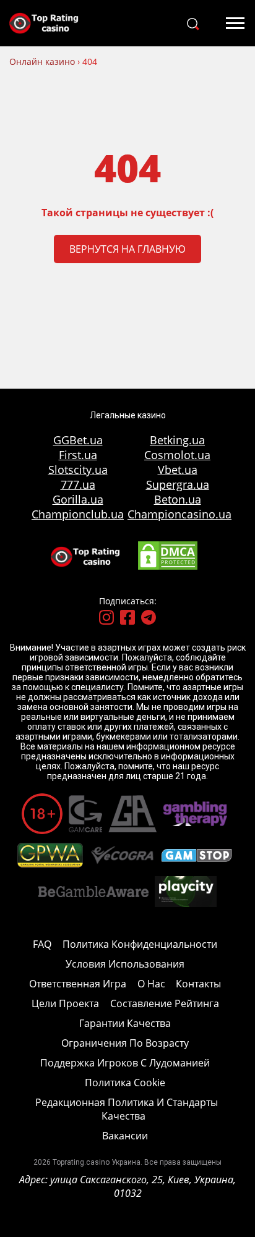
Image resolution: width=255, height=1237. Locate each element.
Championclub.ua (78, 514)
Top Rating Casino (49, 23)
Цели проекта (65, 1003)
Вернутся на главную (127, 249)
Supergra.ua (177, 484)
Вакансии (125, 1135)
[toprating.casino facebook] (127, 618)
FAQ (42, 944)
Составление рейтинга (164, 1003)
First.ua (78, 454)
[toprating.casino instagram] (106, 618)
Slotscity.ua (78, 469)
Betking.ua (177, 440)
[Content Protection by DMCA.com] (168, 567)
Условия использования (125, 964)
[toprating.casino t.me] (148, 618)
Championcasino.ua (177, 514)
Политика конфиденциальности (140, 944)
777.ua (78, 484)
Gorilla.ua (78, 499)
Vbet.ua (177, 469)
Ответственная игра (77, 983)
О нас (151, 983)
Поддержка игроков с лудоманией (125, 1063)
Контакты (198, 983)
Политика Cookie (125, 1082)
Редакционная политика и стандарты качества (126, 1109)
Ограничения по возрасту (125, 1043)
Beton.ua (177, 499)
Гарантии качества (125, 1023)
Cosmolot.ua (177, 454)
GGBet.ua (78, 440)
